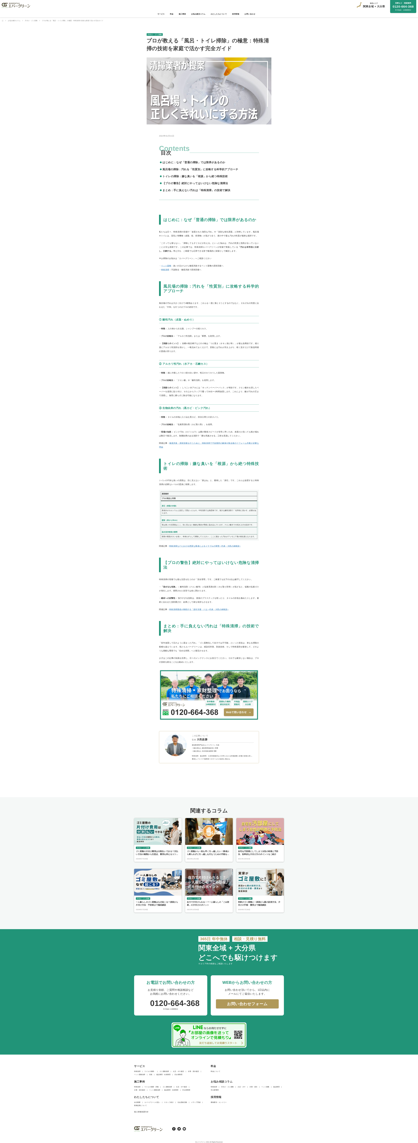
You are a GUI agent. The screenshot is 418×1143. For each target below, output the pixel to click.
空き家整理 (178, 1074)
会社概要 (137, 1102)
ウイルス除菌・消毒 (151, 1087)
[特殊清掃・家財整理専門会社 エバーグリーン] (2, 20)
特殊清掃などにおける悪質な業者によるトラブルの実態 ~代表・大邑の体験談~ (205, 546)
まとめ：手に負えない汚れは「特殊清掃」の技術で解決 (196, 190)
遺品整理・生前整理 (163, 1074)
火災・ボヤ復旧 (178, 1071)
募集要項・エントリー (219, 1102)
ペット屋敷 (166, 266)
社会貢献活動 (182, 1102)
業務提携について (140, 1105)
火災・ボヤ (242, 1087)
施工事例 (182, 14)
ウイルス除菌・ (150, 1071)
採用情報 (235, 14)
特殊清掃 (165, 270)
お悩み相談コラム (222, 1081)
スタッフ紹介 (169, 1102)
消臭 (150, 1074)
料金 (172, 14)
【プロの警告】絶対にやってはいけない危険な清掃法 (195, 183)
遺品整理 (276, 1087)
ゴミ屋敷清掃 (164, 1071)
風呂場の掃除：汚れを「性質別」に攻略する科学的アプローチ (200, 169)
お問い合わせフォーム (247, 1004)
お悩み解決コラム (198, 14)
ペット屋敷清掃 (139, 1074)
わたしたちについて (219, 14)
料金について (215, 1071)
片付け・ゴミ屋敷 (227, 1087)
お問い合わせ (249, 14)
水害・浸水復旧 (193, 1071)
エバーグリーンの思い (152, 1102)
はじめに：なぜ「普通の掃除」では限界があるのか (194, 162)
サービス (161, 14)
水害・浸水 (253, 1087)
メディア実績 (196, 1102)
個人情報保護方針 (141, 1112)
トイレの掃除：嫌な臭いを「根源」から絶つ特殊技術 (195, 176)
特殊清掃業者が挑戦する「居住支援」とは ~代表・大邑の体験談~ (199, 609)
